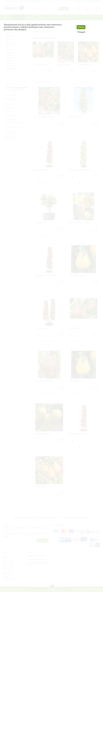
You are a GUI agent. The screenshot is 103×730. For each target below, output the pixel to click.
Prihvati (81, 27)
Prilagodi (81, 32)
